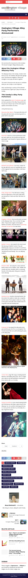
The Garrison (9, 226)
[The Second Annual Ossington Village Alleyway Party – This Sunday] (5, 552)
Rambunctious (5, 296)
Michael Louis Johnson (9, 471)
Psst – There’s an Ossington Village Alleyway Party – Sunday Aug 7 (17, 534)
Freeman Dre (5, 327)
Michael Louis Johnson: (8, 165)
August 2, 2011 (13, 537)
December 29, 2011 (14, 542)
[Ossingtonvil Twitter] (15, 17)
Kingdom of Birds (7, 465)
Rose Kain (5, 487)
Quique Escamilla (6, 402)
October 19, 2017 (7, 37)
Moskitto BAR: (6, 265)
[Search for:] (14, 2)
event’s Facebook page (17, 100)
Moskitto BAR (6, 475)
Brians (19, 537)
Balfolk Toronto (6, 244)
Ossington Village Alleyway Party (12, 478)
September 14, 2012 (14, 555)
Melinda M (15, 37)
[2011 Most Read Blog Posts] (5, 543)
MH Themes (14, 576)
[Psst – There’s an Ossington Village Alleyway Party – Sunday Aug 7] (5, 534)
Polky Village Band (7, 192)
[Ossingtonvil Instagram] (9, 17)
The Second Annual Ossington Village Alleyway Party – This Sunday (17, 552)
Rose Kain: (4, 135)
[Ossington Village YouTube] (18, 17)
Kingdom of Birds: (6, 219)
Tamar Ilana (5, 375)
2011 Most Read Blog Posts (17, 541)
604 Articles (20, 505)
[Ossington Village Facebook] (12, 17)
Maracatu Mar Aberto (7, 112)
